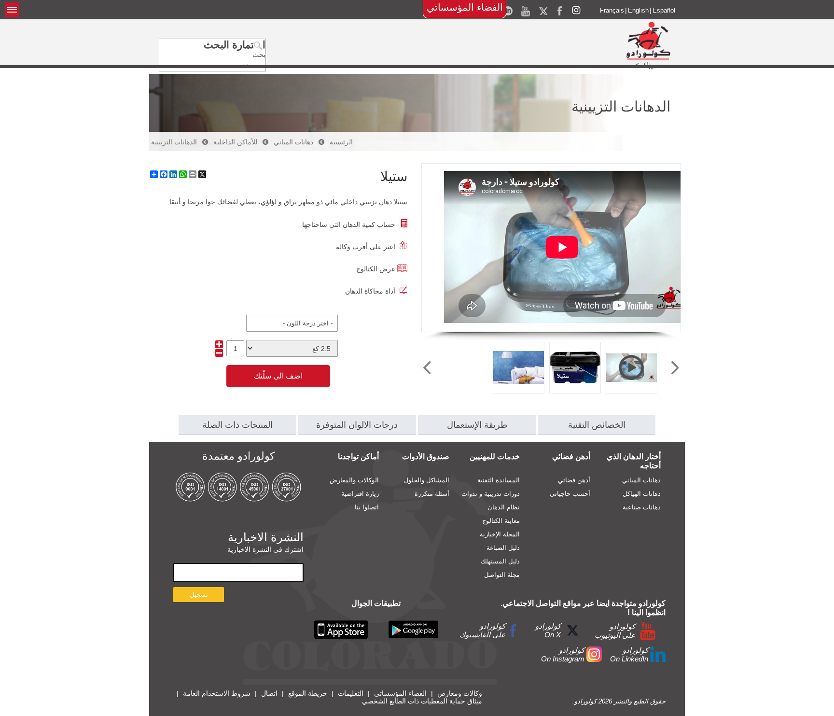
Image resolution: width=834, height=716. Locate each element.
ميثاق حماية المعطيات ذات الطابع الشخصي (422, 701)
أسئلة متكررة (432, 493)
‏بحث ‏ (257, 54)
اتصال (269, 693)
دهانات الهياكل (642, 493)
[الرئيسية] (648, 45)
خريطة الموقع (307, 693)
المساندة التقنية (498, 480)
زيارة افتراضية (360, 493)
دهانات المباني (293, 142)
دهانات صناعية (642, 507)
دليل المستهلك (500, 561)
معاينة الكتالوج (501, 520)
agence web (649, 708)
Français (612, 10)
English (638, 10)
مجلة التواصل (502, 574)
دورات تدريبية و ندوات (490, 493)
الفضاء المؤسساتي (465, 7)
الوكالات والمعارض (354, 480)
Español (664, 10)
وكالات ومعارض (459, 693)
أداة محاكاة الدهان (370, 291)
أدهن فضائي (574, 480)
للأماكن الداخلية (235, 142)
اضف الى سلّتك (278, 376)
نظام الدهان (503, 507)
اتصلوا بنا (367, 507)
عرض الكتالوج (375, 269)
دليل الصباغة (503, 547)
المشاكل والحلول (426, 480)
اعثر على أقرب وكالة (365, 247)
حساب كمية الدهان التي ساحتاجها (348, 224)
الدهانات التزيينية (174, 142)
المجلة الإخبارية (500, 534)
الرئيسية (341, 142)
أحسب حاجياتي (570, 493)
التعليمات (350, 693)
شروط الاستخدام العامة (216, 693)
